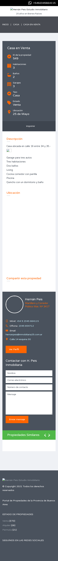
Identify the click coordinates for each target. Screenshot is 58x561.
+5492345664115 (44, 3)
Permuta (7, 529)
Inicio (5, 24)
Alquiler (6, 525)
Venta (5, 521)
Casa (16, 24)
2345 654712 (26, 326)
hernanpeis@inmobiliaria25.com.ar (24, 334)
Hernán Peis (34, 299)
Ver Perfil (14, 349)
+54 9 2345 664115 (28, 321)
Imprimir (30, 126)
